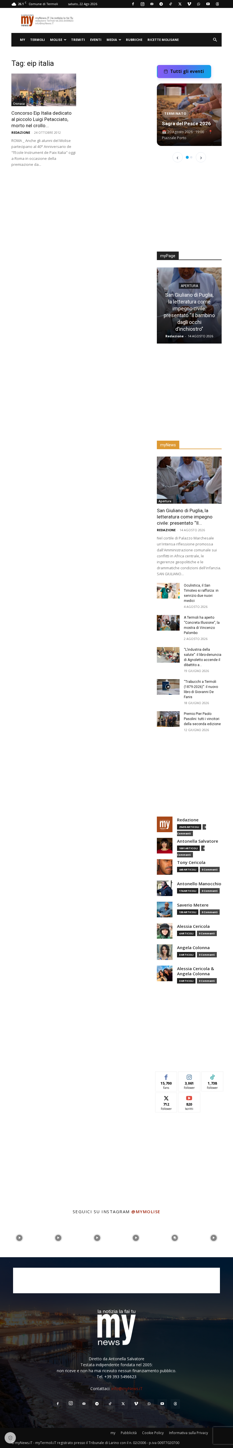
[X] (180, 4)
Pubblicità (129, 1432)
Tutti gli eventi (187, 71)
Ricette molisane (163, 39)
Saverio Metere (193, 905)
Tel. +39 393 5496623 (116, 1376)
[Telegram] (161, 4)
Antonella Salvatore (197, 841)
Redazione (20, 132)
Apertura (189, 286)
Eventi (95, 39)
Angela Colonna (193, 947)
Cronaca (19, 104)
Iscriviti (189, 1097)
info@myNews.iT (127, 1388)
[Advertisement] (189, 210)
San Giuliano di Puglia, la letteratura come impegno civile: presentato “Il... (185, 517)
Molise (56, 39)
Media (112, 39)
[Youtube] (208, 4)
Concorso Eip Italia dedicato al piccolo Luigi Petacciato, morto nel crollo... (41, 119)
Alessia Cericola (193, 926)
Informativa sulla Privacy (188, 1432)
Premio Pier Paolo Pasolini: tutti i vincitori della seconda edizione (202, 719)
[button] (215, 40)
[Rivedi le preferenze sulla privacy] (10, 1437)
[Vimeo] (189, 4)
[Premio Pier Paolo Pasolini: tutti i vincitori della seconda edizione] (168, 719)
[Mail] (151, 4)
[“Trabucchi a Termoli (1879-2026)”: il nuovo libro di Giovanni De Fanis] (168, 687)
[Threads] (217, 4)
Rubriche (134, 39)
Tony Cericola (191, 862)
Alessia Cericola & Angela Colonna (195, 971)
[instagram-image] (19, 1238)
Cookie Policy (153, 1432)
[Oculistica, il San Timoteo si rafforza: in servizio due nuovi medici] (168, 591)
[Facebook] (133, 4)
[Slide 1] (187, 157)
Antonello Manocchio (199, 883)
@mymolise (146, 1211)
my (22, 39)
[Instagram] (142, 4)
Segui (189, 1076)
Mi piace (166, 1076)
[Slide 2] (191, 157)
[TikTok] (170, 4)
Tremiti (78, 39)
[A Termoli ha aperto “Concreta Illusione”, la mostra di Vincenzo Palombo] (168, 623)
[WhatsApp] (198, 4)
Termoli (37, 39)
